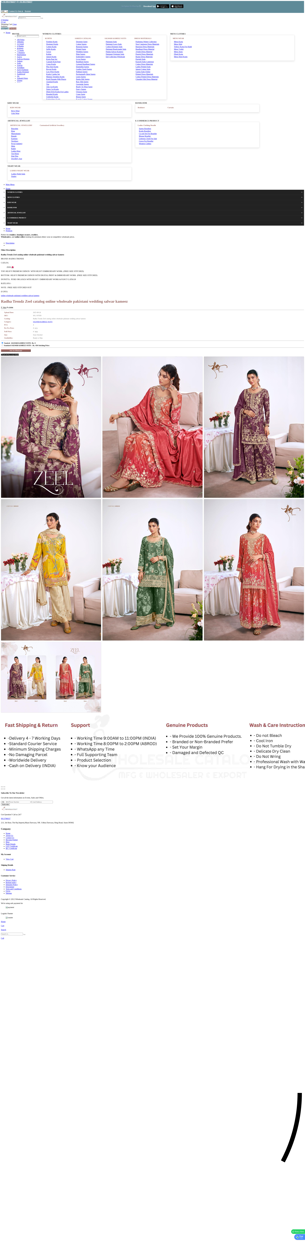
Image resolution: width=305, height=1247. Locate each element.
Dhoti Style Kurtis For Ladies (57, 92)
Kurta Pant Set (51, 59)
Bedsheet (141, 108)
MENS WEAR (178, 38)
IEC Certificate (11, 848)
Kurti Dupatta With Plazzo (56, 79)
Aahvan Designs (23, 59)
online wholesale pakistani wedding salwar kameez (20, 296)
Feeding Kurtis (51, 42)
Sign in (20, 11)
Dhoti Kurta (178, 54)
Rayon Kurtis (51, 69)
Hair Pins (14, 156)
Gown (48, 52)
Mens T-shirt (178, 49)
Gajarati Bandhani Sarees (85, 64)
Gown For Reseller (146, 141)
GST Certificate (12, 846)
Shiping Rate (10, 870)
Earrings (14, 139)
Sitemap (9, 893)
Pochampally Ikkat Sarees (85, 74)
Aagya (19, 57)
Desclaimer (10, 887)
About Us (9, 836)
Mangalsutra (15, 134)
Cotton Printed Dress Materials (147, 77)
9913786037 (5, 819)
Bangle (14, 136)
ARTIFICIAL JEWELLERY (21, 125)
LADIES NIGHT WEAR (19, 171)
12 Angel (20, 44)
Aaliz (19, 63)
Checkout (12, 29)
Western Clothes (145, 144)
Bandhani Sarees (82, 62)
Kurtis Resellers (145, 131)
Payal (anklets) (16, 144)
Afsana (19, 80)
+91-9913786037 (9, 2)
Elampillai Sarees (82, 67)
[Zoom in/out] (4, 786)
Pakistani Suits (111, 42)
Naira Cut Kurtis (52, 89)
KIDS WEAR (15, 108)
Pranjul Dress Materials (144, 54)
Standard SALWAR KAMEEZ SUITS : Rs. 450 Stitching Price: (27, 345)
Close (14, 24)
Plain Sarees (80, 54)
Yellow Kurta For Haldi (183, 47)
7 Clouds (20, 50)
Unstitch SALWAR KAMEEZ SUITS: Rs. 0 (20, 343)
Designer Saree (81, 42)
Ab (18, 76)
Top (47, 84)
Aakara (19, 61)
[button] (152, 1244)
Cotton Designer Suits (114, 47)
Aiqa (19, 83)
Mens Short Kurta (180, 57)
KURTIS (48, 38)
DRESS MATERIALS (142, 38)
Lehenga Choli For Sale (148, 139)
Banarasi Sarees (82, 47)
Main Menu (10, 185)
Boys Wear (15, 111)
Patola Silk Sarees (82, 79)
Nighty (13, 176)
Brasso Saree (81, 97)
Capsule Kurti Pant (53, 62)
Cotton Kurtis (51, 47)
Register (28, 11)
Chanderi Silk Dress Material (146, 79)
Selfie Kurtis (51, 49)
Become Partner (12, 840)
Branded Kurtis (52, 94)
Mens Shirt (178, 44)
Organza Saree (81, 92)
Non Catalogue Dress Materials (147, 44)
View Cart (5, 29)
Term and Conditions (14, 889)
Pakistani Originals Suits (115, 54)
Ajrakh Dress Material (144, 52)
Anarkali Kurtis (52, 82)
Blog (7, 842)
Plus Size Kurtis (52, 67)
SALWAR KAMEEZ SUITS (115, 38)
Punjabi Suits (140, 59)
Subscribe (5, 804)
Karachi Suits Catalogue (145, 62)
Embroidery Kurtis (53, 99)
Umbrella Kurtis (52, 97)
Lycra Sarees (81, 59)
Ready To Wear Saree (84, 87)
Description (10, 243)
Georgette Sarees (82, 84)
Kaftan (48, 54)
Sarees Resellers (145, 129)
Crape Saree (80, 94)
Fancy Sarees (81, 89)
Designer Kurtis (52, 44)
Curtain (171, 108)
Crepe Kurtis (51, 64)
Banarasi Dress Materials (145, 47)
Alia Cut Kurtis (52, 87)
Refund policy (11, 882)
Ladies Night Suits (18, 174)
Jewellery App (16, 159)
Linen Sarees (81, 77)
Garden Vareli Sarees (84, 69)
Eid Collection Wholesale (115, 57)
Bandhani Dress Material (145, 49)
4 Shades (20, 46)
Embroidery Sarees (83, 57)
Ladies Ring (15, 151)
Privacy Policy (11, 880)
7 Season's (21, 53)
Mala (13, 146)
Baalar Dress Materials (144, 57)
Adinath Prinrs (22, 78)
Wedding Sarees (82, 52)
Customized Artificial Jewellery (52, 125)
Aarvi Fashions (22, 70)
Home (8, 33)
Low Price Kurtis (52, 72)
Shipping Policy (12, 885)
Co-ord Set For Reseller (148, 134)
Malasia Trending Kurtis (55, 77)
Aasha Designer (23, 72)
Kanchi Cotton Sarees (84, 99)
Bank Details (10, 844)
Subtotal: (4, 26)
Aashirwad (21, 74)
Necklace (14, 141)
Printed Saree (81, 49)
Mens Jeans (178, 52)
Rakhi (13, 149)
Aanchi (19, 65)
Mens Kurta (178, 42)
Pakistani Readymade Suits (116, 49)
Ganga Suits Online (143, 72)
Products (9, 231)
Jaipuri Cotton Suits (143, 69)
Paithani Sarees (81, 72)
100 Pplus (20, 40)
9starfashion (21, 55)
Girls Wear (15, 113)
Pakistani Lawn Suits (114, 44)
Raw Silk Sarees (82, 82)
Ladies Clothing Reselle (147, 125)
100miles (20, 42)
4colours (20, 48)
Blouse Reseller (145, 136)
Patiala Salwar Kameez (114, 52)
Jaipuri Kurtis (51, 57)
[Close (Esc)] (2, 786)
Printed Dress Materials (144, 74)
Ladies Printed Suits (143, 67)
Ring (13, 131)
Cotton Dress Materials (144, 64)
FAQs (8, 891)
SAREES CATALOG (83, 38)
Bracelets (14, 129)
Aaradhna (20, 68)
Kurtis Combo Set (53, 74)
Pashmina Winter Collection (146, 42)
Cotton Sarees (81, 44)
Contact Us (13, 11)
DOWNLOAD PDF (11, 355)
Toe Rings (15, 154)
